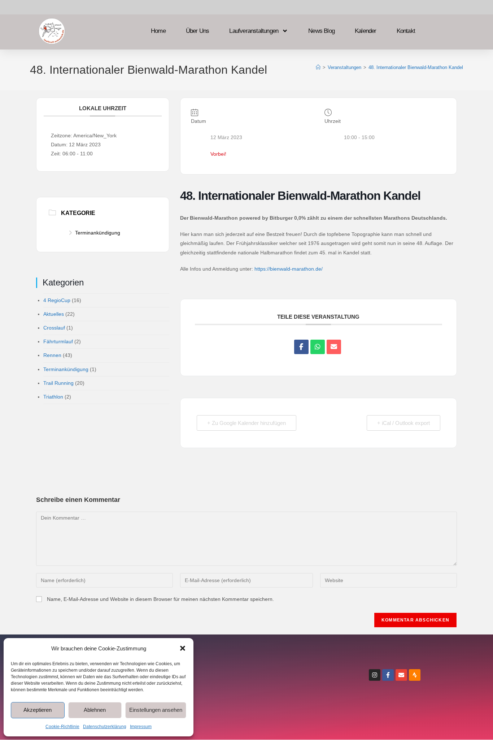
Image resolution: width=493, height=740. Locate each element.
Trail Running (58, 383)
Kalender (365, 31)
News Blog (321, 31)
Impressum (141, 726)
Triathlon (53, 397)
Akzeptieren (37, 710)
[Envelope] (401, 675)
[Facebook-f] (388, 675)
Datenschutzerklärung (104, 726)
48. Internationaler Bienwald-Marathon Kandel (415, 67)
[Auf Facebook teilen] (301, 347)
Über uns (197, 31)
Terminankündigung (97, 233)
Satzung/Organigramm (257, 706)
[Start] (318, 67)
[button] (182, 648)
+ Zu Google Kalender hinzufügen (246, 423)
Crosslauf (54, 328)
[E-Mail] (334, 347)
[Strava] (414, 675)
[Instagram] (374, 675)
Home (158, 31)
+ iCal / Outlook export (403, 423)
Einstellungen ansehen (155, 710)
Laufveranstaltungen (253, 31)
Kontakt (406, 31)
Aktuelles (53, 314)
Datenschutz (257, 674)
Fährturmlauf (58, 341)
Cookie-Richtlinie (62, 726)
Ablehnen (95, 710)
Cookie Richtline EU (257, 690)
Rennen (52, 355)
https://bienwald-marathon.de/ (288, 269)
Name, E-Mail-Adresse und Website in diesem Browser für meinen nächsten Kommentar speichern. (160, 599)
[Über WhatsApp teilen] (317, 347)
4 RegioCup (56, 300)
